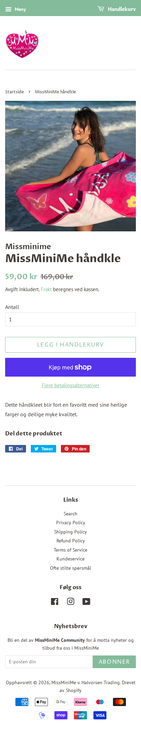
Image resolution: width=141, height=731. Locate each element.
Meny (19, 9)
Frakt (46, 289)
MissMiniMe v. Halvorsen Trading (85, 682)
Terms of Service (70, 550)
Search (70, 514)
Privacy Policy (70, 522)
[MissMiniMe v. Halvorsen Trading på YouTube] (86, 603)
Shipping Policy (70, 532)
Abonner (114, 662)
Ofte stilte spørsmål (70, 568)
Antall (12, 306)
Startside (14, 92)
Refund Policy (70, 541)
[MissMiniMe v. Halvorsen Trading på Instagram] (70, 603)
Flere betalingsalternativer (70, 385)
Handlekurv (121, 9)
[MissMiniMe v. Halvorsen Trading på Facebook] (55, 603)
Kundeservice (70, 559)
